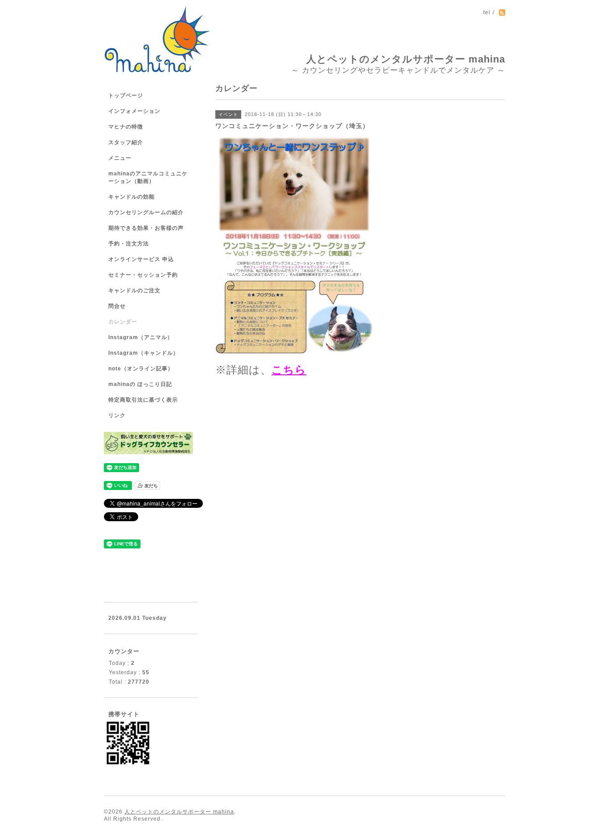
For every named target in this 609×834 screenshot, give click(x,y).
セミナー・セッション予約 (143, 275)
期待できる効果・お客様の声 (146, 228)
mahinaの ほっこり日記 (140, 384)
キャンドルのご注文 (134, 290)
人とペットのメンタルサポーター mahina (405, 59)
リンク (117, 415)
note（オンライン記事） (140, 368)
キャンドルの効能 (131, 197)
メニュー (120, 158)
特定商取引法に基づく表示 (143, 400)
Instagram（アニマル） (140, 337)
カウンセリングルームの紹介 (146, 212)
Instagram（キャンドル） (143, 353)
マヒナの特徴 (125, 127)
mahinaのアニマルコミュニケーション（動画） (148, 177)
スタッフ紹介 (125, 142)
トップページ (125, 95)
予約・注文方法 (128, 244)
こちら (289, 370)
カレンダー (122, 322)
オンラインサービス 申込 (141, 259)
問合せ (117, 306)
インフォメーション (134, 111)
